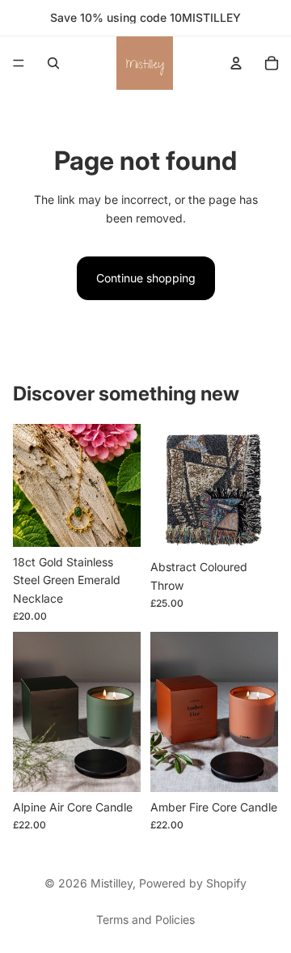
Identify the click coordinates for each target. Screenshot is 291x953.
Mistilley (112, 883)
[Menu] (18, 63)
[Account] (236, 63)
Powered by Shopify (193, 883)
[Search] (53, 63)
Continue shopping (146, 278)
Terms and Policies (145, 919)
